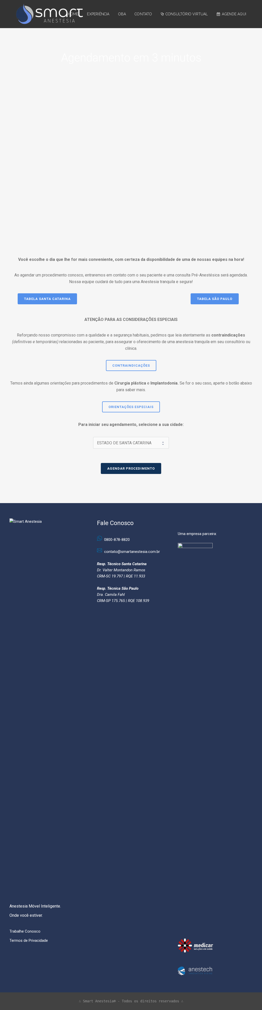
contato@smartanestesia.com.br (132, 551)
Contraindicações (131, 365)
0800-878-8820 (117, 539)
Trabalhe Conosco (24, 931)
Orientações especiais (131, 407)
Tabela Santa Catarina (47, 299)
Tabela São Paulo (214, 299)
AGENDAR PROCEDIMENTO (131, 468)
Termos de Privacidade (28, 940)
